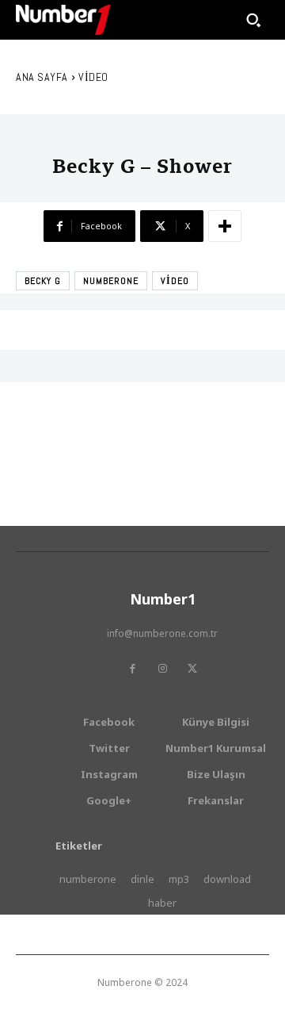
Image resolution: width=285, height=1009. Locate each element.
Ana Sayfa (42, 77)
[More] (224, 226)
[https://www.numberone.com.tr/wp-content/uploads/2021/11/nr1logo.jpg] (63, 20)
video (175, 280)
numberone (111, 280)
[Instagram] (162, 668)
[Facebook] (132, 668)
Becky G (43, 280)
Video (93, 77)
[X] (192, 668)
